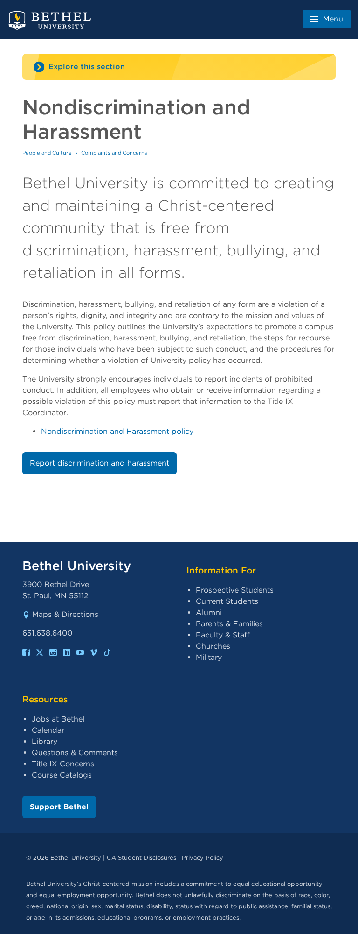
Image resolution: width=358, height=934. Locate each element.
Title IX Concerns (63, 763)
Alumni (209, 612)
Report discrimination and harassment (99, 463)
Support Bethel (59, 806)
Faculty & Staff (223, 634)
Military (209, 657)
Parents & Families (229, 623)
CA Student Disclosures (141, 857)
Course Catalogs (62, 775)
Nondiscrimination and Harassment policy (117, 431)
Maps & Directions (65, 614)
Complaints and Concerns (114, 152)
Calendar (48, 730)
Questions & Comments (75, 752)
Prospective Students (235, 590)
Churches (213, 646)
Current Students (227, 601)
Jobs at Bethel (58, 719)
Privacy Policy (202, 857)
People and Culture (47, 152)
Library (44, 741)
